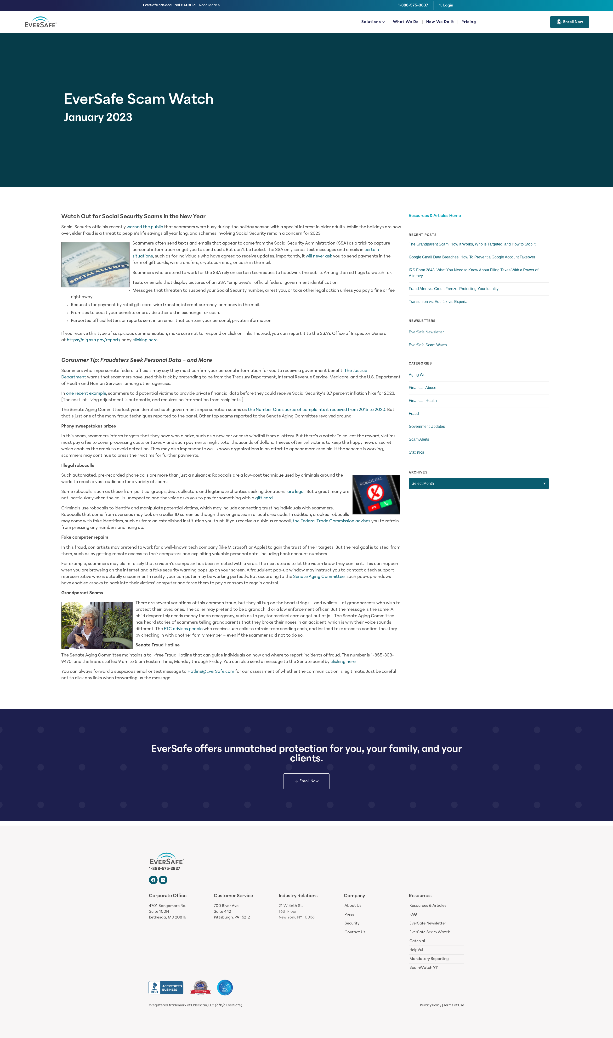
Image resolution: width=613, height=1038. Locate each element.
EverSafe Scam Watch (139, 100)
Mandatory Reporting (429, 959)
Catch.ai (417, 941)
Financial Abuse (422, 388)
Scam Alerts (419, 439)
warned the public (145, 227)
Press (349, 915)
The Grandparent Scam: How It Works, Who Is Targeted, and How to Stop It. (472, 244)
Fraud (414, 413)
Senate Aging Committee (319, 577)
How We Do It (440, 22)
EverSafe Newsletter (426, 332)
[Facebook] (153, 880)
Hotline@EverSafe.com (210, 672)
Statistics (416, 452)
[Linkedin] (163, 880)
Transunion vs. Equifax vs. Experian (439, 302)
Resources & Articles (427, 906)
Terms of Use (453, 1005)
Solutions (371, 22)
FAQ (413, 915)
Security (352, 923)
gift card (264, 498)
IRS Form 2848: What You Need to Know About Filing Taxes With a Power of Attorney (473, 273)
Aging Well (418, 375)
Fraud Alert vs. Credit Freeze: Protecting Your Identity (454, 289)
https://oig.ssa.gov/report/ (93, 340)
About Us (353, 906)
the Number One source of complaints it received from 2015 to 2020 (316, 410)
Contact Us (355, 932)
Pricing (468, 22)
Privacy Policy (430, 1005)
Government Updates (427, 426)
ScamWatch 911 (424, 968)
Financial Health (423, 401)
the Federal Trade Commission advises (331, 521)
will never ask (319, 256)
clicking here (145, 340)
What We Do (406, 22)
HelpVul (416, 950)
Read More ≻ (210, 5)
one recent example (86, 394)
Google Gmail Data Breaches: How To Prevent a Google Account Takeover (472, 257)
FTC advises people (183, 629)
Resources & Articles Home (435, 216)
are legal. (296, 492)
